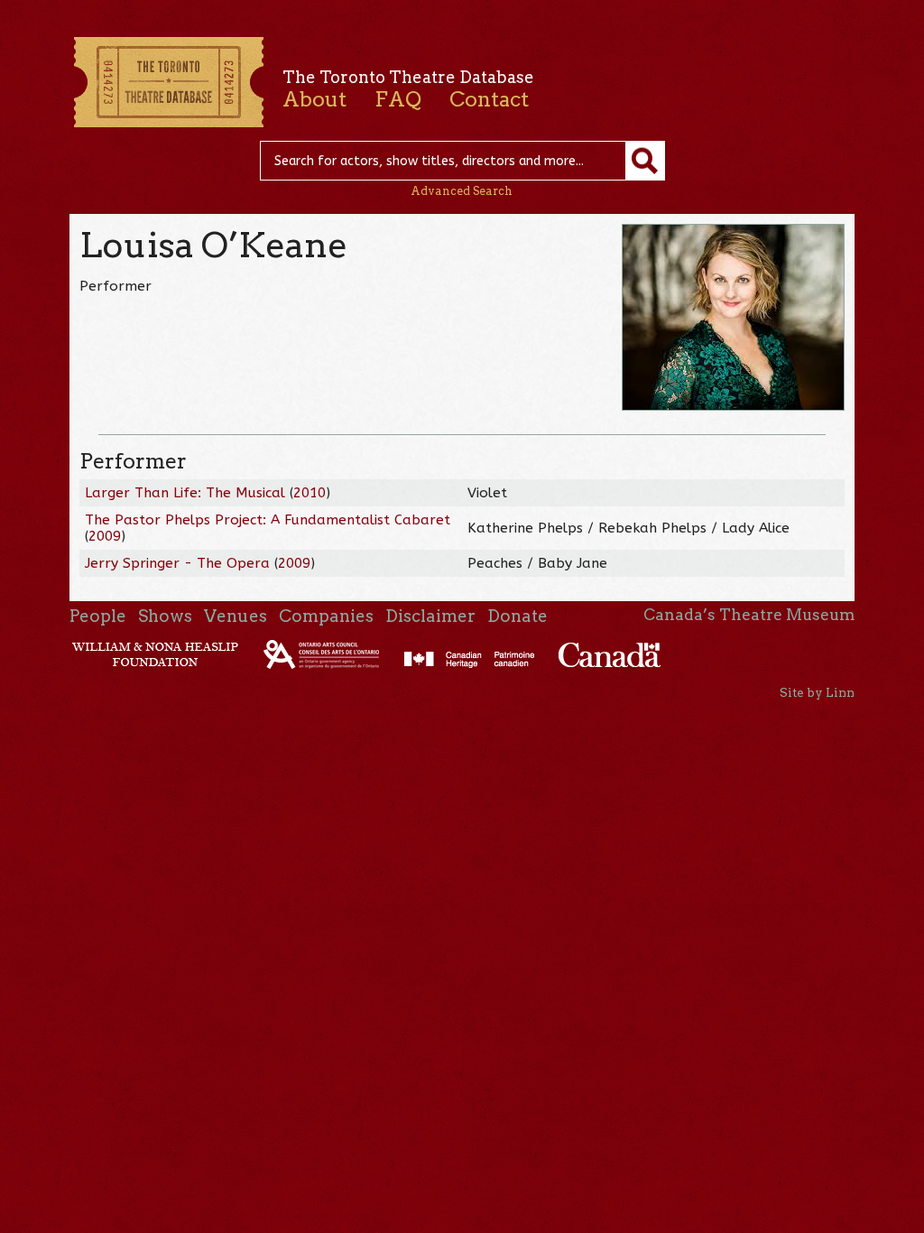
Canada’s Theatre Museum (749, 615)
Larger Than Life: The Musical (185, 493)
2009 (104, 536)
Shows (165, 616)
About (314, 99)
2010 (309, 493)
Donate (517, 616)
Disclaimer (430, 616)
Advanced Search (462, 191)
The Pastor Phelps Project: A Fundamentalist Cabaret (267, 520)
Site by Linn (817, 692)
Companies (326, 616)
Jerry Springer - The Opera (177, 563)
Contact (489, 99)
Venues (235, 616)
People (97, 616)
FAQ (397, 99)
